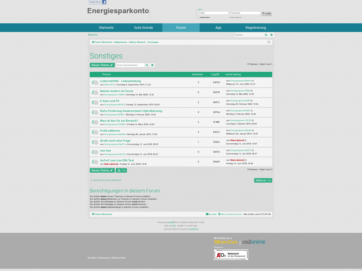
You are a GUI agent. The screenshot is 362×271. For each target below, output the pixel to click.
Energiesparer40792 (114, 104)
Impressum (104, 257)
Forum (181, 28)
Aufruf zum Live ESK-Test (117, 160)
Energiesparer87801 (114, 114)
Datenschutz (119, 257)
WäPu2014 (109, 85)
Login (267, 13)
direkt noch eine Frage (115, 140)
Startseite (106, 28)
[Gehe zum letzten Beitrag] (253, 81)
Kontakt (92, 257)
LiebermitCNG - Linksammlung (120, 81)
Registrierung (256, 28)
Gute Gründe (143, 28)
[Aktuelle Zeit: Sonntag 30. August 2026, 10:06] (269, 42)
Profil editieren (110, 130)
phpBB (171, 222)
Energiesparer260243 (114, 134)
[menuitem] (230, 214)
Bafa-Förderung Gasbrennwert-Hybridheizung (131, 111)
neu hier (105, 150)
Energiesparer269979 (240, 81)
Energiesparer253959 (114, 124)
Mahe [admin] (237, 140)
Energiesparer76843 (114, 94)
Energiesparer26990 (240, 100)
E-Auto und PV (109, 101)
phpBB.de (193, 229)
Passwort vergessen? (236, 17)
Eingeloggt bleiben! (205, 17)
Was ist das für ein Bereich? (119, 120)
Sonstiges (106, 56)
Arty (174, 226)
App (218, 28)
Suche (94, 34)
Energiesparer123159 (240, 120)
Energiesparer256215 (114, 144)
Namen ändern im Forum (116, 91)
